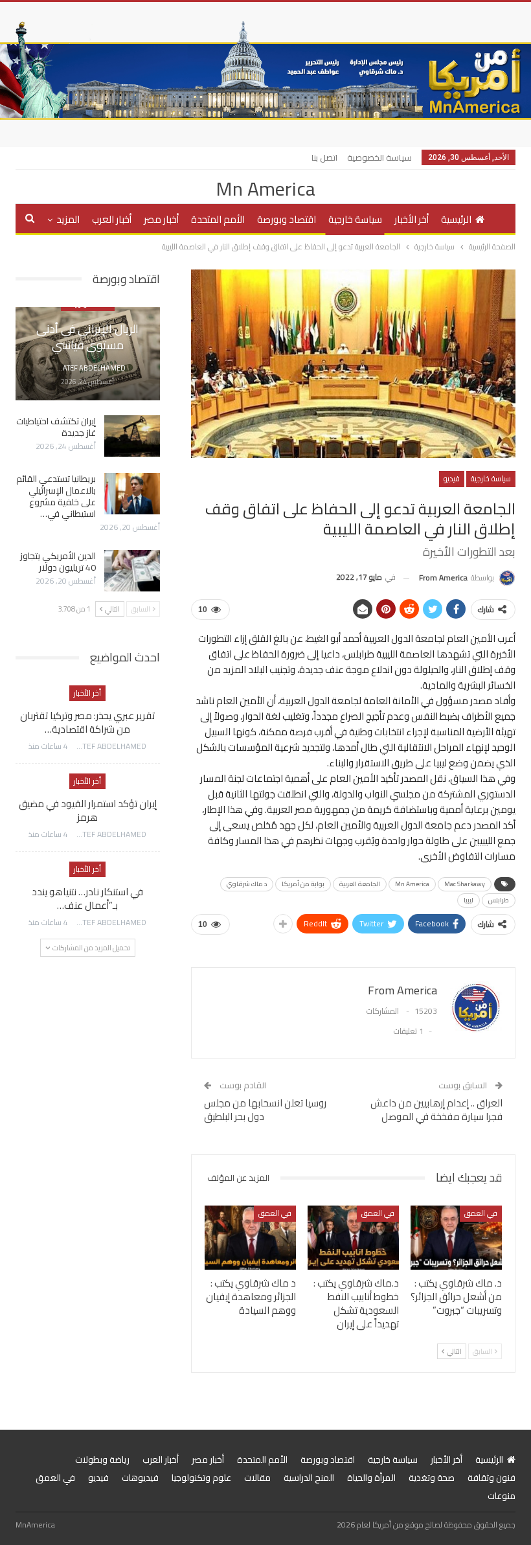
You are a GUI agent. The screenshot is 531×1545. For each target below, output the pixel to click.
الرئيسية (456, 219)
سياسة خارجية (355, 219)
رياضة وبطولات (102, 1459)
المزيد (68, 219)
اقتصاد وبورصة (286, 219)
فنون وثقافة (491, 1477)
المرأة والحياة (371, 1477)
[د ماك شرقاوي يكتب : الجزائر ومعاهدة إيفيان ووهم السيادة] (250, 1238)
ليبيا (468, 900)
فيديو (452, 478)
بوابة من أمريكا (303, 884)
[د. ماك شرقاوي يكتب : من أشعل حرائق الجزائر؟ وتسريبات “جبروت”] (456, 1238)
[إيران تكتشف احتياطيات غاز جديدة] (132, 436)
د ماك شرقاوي (247, 884)
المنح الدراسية (309, 1477)
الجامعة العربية (359, 884)
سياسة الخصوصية (379, 157)
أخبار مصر (161, 219)
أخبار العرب (111, 219)
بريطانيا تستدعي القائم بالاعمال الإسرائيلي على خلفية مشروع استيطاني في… (56, 496)
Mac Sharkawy (464, 884)
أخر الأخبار (411, 219)
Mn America (265, 188)
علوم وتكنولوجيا (201, 1477)
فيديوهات (140, 1477)
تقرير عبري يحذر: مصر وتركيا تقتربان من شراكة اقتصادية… (87, 722)
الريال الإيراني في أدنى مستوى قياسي (87, 337)
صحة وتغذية (432, 1477)
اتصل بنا (324, 157)
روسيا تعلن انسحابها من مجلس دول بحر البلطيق (265, 1109)
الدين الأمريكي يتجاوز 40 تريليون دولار (58, 561)
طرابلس (498, 900)
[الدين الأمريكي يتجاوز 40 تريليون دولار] (132, 570)
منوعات (501, 1495)
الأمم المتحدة (218, 219)
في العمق (480, 1213)
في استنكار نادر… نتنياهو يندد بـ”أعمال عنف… (87, 898)
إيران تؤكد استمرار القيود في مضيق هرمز (88, 810)
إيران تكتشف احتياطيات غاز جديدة (56, 427)
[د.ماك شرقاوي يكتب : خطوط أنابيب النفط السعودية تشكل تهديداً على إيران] (353, 1238)
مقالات (257, 1477)
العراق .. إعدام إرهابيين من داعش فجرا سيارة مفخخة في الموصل (436, 1109)
